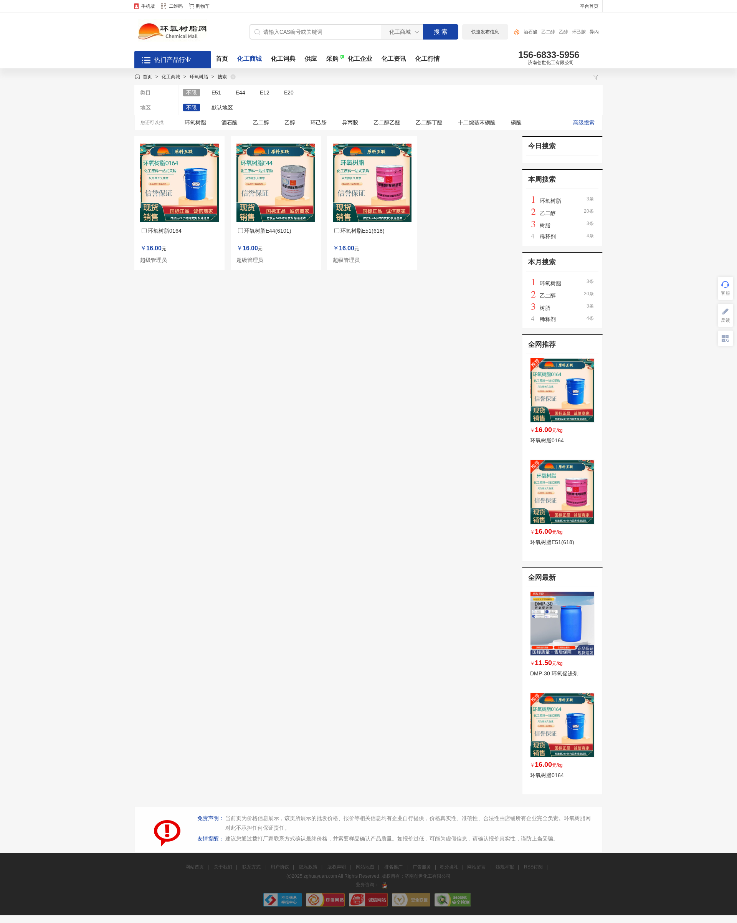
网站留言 (476, 867)
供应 (311, 58)
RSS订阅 (533, 867)
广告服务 (422, 867)
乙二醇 (548, 32)
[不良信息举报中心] (283, 905)
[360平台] (453, 905)
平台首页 (589, 6)
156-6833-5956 (548, 55)
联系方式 (251, 867)
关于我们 (223, 867)
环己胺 (579, 32)
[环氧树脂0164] (562, 390)
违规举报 (505, 867)
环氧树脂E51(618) (362, 231)
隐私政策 (308, 867)
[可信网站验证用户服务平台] (326, 905)
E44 (240, 92)
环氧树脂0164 (165, 231)
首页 (222, 58)
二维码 (176, 6)
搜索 (222, 76)
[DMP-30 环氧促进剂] (562, 623)
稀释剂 (548, 236)
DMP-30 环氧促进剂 (554, 673)
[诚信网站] (369, 905)
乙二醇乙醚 (386, 122)
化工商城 (249, 58)
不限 (191, 92)
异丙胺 (350, 122)
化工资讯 (394, 58)
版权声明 (336, 867)
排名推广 (393, 867)
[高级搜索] (514, 32)
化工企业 (360, 58)
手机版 (148, 6)
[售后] (384, 884)
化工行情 (427, 58)
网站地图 (365, 867)
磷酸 (516, 122)
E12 (264, 92)
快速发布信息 (485, 32)
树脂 (545, 225)
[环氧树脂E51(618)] (562, 492)
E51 (216, 92)
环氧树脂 (199, 76)
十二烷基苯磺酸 (477, 122)
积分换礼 (449, 867)
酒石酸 (530, 32)
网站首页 (194, 867)
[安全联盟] (412, 905)
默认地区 (222, 107)
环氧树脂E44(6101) (267, 231)
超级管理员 (153, 260)
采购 (332, 58)
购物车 (203, 6)
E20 (289, 92)
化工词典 (283, 58)
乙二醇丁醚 (429, 122)
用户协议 (280, 867)
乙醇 (563, 32)
